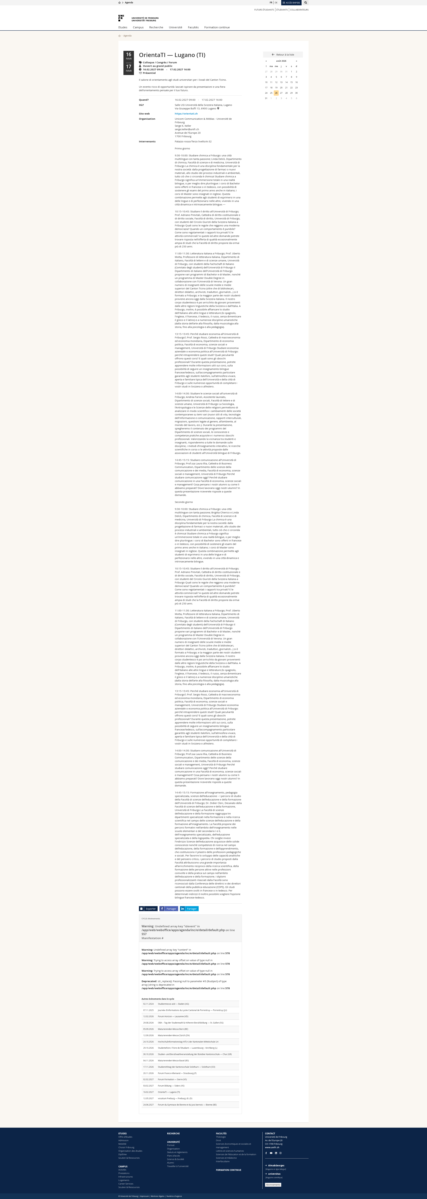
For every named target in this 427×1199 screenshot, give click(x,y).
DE (276, 2)
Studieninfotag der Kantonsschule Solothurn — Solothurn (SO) (186, 1066)
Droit (218, 1140)
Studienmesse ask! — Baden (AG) (173, 1003)
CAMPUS (122, 1166)
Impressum (144, 1196)
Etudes (122, 27)
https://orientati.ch (186, 113)
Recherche (156, 27)
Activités (122, 1169)
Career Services (125, 1183)
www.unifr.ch (272, 1147)
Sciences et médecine (226, 1157)
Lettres (219, 1150)
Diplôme (122, 1154)
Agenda (129, 2)
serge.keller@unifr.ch (187, 129)
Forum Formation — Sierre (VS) (172, 1079)
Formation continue (217, 27)
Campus (138, 27)
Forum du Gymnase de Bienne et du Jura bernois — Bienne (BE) (187, 1104)
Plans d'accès (173, 1155)
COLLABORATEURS (299, 9)
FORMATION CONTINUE (228, 1169)
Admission (123, 1140)
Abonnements (273, 1184)
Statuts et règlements (177, 1152)
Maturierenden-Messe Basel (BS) (173, 1060)
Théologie (221, 1136)
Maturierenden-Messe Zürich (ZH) (174, 1035)
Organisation (173, 1148)
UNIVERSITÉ (173, 1141)
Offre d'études (125, 1136)
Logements (123, 1180)
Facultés (193, 27)
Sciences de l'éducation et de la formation (236, 1154)
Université (175, 27)
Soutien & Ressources (129, 1157)
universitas (274, 1173)
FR (271, 2)
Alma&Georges (276, 1165)
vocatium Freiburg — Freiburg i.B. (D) (175, 1098)
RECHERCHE (173, 1133)
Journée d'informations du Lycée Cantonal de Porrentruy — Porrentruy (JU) (192, 1010)
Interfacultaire (223, 1161)
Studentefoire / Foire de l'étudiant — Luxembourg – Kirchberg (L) (187, 1047)
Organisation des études (130, 1150)
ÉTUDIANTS (282, 9)
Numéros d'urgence (174, 1196)
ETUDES (122, 1133)
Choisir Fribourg (126, 1147)
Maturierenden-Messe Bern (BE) (173, 1029)
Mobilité (122, 1143)
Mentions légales (157, 1196)
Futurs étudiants (264, 9)
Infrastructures (125, 1176)
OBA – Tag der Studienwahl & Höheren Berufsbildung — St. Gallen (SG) (191, 1022)
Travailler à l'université (177, 1166)
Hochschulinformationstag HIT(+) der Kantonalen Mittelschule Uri (188, 1041)
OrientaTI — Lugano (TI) (169, 1092)
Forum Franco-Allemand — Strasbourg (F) (177, 1073)
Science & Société (175, 1159)
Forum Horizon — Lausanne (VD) (173, 1016)
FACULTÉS (221, 1133)
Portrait (170, 1145)
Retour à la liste (285, 54)
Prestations (123, 1173)
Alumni (170, 1162)
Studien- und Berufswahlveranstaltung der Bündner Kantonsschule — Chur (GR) (195, 1054)
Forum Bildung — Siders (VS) (171, 1085)
